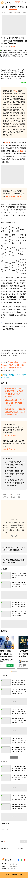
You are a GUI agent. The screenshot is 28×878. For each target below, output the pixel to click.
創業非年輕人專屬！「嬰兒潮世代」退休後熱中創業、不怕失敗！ (14, 403)
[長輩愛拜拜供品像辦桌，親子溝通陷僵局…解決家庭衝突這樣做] (5, 604)
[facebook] (18, 860)
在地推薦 (21, 7)
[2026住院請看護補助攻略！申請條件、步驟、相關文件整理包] (5, 777)
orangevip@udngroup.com (15, 864)
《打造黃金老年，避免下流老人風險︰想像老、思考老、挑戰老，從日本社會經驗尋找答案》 (13, 365)
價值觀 (18, 494)
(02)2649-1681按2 (12, 866)
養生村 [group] (4, 12)
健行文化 (13, 46)
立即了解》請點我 (9, 435)
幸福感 (13, 497)
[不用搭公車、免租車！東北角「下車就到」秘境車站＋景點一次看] (5, 797)
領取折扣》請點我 (9, 449)
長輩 (19, 497)
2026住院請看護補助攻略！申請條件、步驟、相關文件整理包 (19, 777)
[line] (21, 860)
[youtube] (24, 860)
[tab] (11, 671)
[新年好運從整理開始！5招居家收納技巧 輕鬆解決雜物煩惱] (5, 585)
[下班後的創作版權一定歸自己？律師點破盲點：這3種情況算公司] (5, 711)
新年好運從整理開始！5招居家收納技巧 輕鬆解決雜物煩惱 (19, 585)
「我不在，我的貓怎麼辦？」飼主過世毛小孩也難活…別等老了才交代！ (19, 691)
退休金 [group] (10, 12)
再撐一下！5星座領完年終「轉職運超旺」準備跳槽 (19, 575)
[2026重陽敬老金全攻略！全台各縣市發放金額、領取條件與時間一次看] (5, 768)
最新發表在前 (22, 848)
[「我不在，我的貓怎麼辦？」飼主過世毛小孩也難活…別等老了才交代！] (5, 691)
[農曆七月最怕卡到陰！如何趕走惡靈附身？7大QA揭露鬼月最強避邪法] (5, 682)
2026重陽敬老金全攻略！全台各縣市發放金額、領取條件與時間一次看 (19, 768)
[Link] (12, 536)
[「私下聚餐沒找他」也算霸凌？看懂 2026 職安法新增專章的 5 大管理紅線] (5, 740)
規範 (2, 841)
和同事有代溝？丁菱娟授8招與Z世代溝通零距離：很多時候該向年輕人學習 (15, 412)
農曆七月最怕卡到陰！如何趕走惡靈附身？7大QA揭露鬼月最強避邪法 (19, 682)
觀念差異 (5, 494)
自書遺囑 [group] (17, 12)
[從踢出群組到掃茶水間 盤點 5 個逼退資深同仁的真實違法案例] (5, 806)
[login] (22, 2)
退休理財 (5, 7)
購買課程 (17, 2)
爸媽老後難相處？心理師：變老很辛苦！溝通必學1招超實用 (19, 614)
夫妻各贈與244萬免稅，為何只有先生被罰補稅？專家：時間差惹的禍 (19, 720)
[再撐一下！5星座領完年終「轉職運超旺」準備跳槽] (5, 575)
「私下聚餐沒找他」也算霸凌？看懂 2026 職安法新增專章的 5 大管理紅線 (19, 740)
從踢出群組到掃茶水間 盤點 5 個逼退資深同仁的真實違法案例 (19, 806)
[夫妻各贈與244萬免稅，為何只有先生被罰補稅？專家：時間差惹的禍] (5, 720)
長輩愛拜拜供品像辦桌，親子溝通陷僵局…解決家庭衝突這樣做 (19, 604)
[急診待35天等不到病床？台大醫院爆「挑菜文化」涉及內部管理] (5, 749)
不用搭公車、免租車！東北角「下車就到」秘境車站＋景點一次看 (19, 797)
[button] (25, 2)
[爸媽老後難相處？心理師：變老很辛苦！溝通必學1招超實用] (5, 614)
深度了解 (20, 666)
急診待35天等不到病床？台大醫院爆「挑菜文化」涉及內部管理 (19, 749)
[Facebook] (16, 536)
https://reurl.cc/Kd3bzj (14, 196)
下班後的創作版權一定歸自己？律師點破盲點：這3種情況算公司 (19, 711)
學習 (12, 494)
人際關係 (5, 497)
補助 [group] (24, 12)
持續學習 (13, 7)
